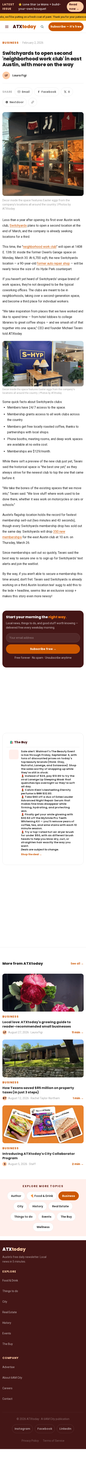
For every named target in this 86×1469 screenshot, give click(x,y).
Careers (7, 1388)
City (20, 1206)
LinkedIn (65, 1429)
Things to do (23, 1217)
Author (16, 1196)
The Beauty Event (63, 751)
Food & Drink (10, 1280)
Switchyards (18, 225)
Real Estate (60, 1206)
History (37, 1206)
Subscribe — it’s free (66, 27)
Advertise (8, 1367)
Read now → (74, 6)
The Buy (66, 1217)
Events (46, 1217)
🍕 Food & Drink (41, 1196)
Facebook (48, 92)
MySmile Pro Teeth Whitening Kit (44, 819)
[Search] (42, 26)
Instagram (22, 1429)
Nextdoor (17, 102)
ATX (24, 27)
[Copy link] (32, 102)
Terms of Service (53, 1440)
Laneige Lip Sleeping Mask (46, 779)
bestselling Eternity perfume (46, 791)
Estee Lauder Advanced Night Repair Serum (47, 798)
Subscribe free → (43, 649)
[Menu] (6, 26)
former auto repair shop (53, 263)
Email (26, 92)
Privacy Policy (30, 1440)
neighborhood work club (39, 247)
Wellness (43, 1227)
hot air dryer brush (61, 832)
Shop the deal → (31, 854)
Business (10, 43)
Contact (7, 1398)
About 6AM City (12, 1377)
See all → (77, 964)
